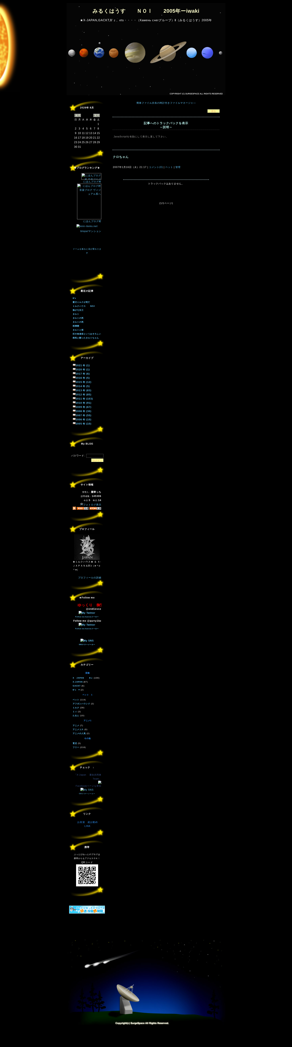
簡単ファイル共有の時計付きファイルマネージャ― (166, 103)
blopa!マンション (90, 231)
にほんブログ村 (92, 181)
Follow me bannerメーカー (87, 617)
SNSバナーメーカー (87, 644)
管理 (178, 167)
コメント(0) (155, 167)
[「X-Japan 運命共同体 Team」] (99, 783)
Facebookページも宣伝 (88, 786)
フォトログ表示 (92, 504)
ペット (169, 167)
